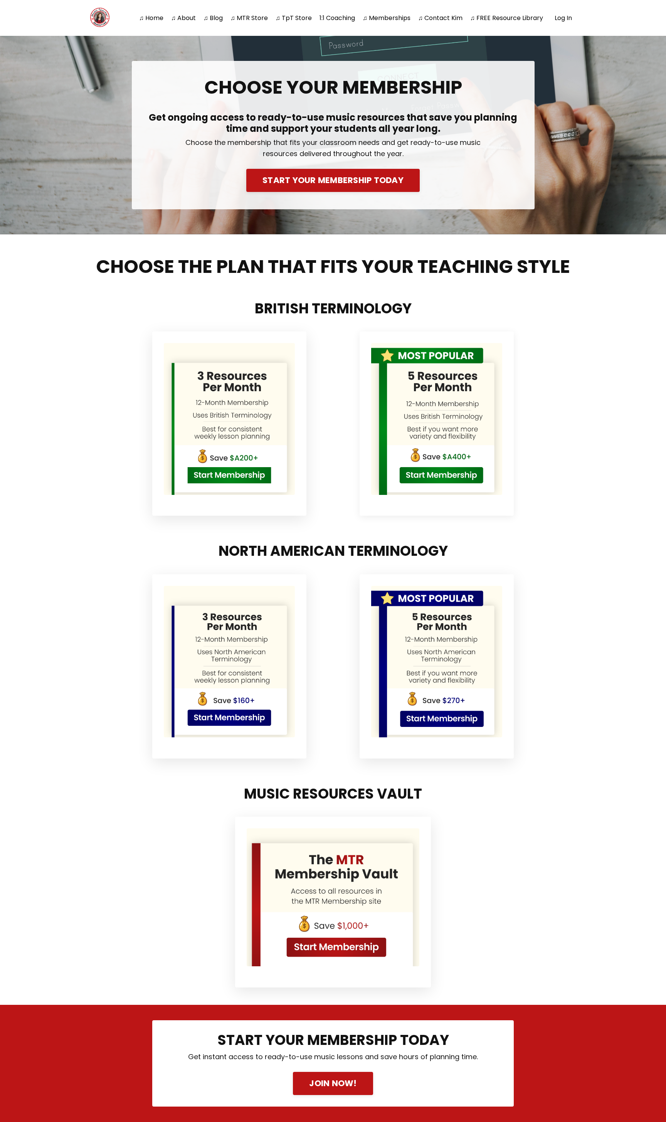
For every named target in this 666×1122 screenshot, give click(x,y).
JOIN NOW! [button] (333, 1083)
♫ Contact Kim (440, 17)
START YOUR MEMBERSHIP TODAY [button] (333, 180)
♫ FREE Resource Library (506, 17)
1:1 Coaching (337, 17)
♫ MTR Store (249, 17)
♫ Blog (213, 17)
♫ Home (151, 17)
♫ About (183, 17)
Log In (563, 17)
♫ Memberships (386, 17)
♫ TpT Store (294, 17)
